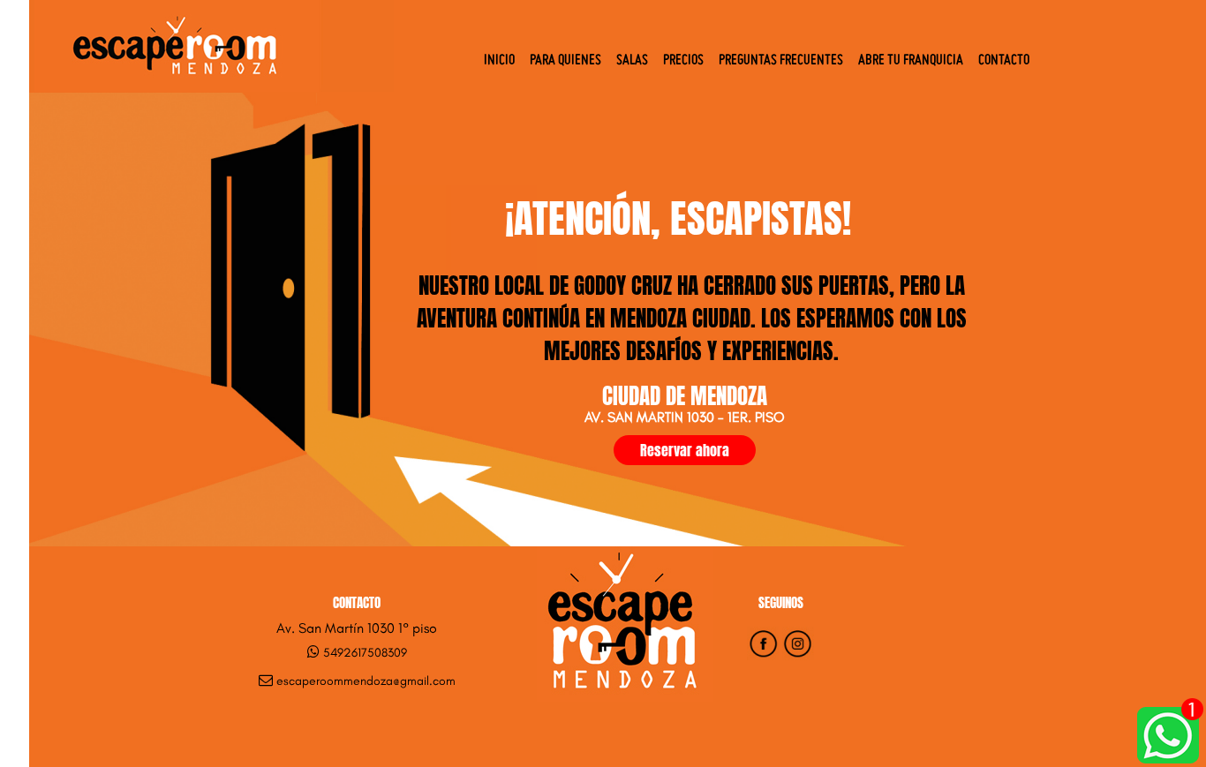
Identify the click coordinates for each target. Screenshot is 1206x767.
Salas (632, 61)
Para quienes (565, 61)
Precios (683, 61)
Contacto (1003, 61)
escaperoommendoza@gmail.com (366, 680)
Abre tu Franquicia (910, 61)
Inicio (499, 61)
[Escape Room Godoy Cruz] (211, 87)
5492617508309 (365, 652)
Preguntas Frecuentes (781, 61)
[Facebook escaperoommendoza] (763, 655)
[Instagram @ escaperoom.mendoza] (798, 655)
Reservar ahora (684, 450)
